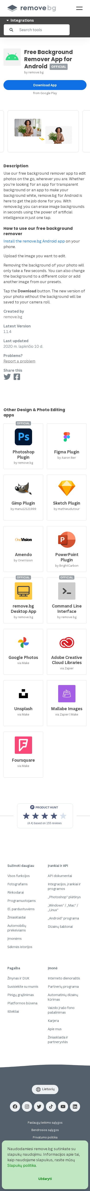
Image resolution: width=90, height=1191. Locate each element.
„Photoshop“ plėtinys (64, 897)
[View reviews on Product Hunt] (45, 815)
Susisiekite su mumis (22, 986)
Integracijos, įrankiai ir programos (64, 886)
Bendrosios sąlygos (45, 1130)
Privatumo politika (45, 1137)
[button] (15, 1106)
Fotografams (17, 884)
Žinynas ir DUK (18, 978)
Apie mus (55, 1029)
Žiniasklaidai (16, 917)
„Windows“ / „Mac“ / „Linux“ (63, 907)
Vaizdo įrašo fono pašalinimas (61, 1009)
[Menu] (79, 8)
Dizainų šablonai (60, 926)
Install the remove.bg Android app (34, 241)
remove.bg (35, 72)
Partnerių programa (63, 986)
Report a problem (19, 361)
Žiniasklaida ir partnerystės (58, 1039)
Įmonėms (14, 938)
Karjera (53, 1020)
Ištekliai (13, 1011)
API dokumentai (60, 876)
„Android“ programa (63, 918)
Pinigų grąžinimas (20, 995)
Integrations (22, 20)
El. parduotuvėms (21, 909)
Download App (45, 85)
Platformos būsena (22, 1003)
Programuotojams (21, 900)
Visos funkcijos (18, 876)
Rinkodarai (15, 892)
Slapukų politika (21, 1165)
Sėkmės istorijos (19, 947)
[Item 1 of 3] (45, 131)
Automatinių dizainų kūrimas (63, 997)
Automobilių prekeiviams (16, 927)
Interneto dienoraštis (64, 978)
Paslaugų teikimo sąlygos (45, 1123)
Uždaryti (45, 1178)
